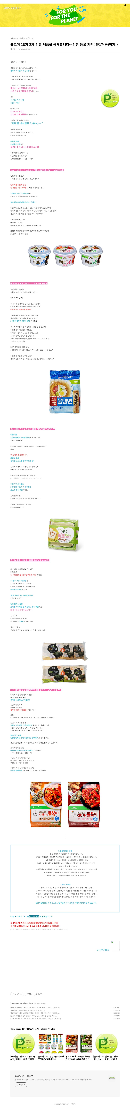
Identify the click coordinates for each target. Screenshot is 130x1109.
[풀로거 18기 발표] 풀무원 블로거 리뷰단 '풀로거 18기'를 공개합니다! (32, 1016)
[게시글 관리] (21, 994)
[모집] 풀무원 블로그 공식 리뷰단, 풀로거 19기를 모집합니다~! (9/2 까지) (33, 1007)
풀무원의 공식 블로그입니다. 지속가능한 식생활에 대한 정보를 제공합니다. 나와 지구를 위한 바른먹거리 (53, 1079)
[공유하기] (18, 994)
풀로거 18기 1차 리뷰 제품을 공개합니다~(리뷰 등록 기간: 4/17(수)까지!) (33, 1013)
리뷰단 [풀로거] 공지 (26, 1003)
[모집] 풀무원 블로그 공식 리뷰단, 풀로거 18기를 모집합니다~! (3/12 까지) (34, 1018)
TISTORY (65, 1104)
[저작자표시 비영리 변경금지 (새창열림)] (38, 994)
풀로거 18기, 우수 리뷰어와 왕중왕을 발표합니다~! (26, 1010)
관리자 (73, 1104)
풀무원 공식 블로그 (24, 1076)
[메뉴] (6, 5)
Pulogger (14, 1003)
